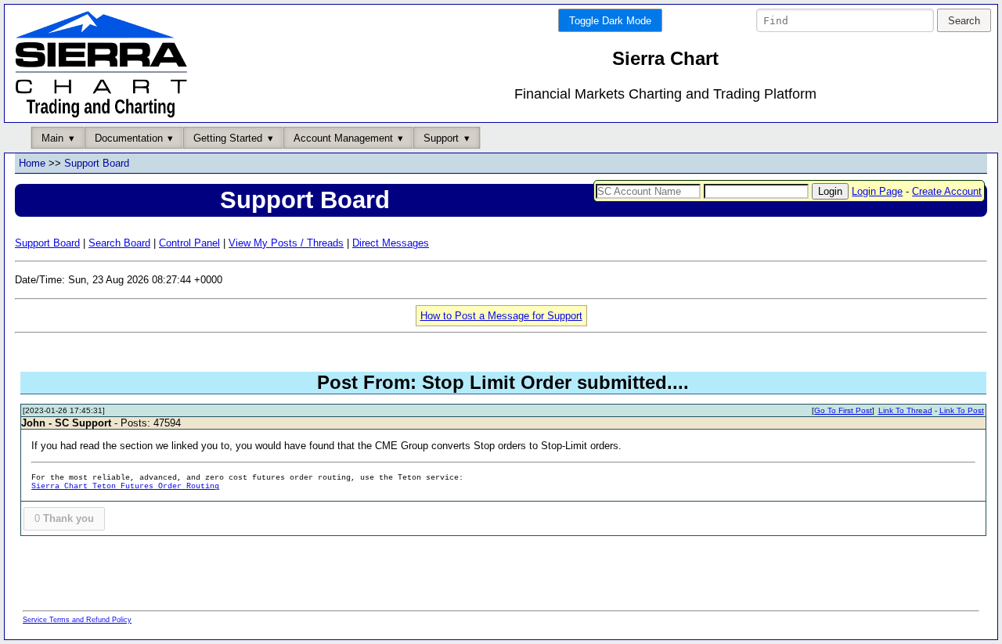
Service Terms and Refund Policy (77, 620)
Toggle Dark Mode (610, 21)
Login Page (877, 191)
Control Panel (189, 243)
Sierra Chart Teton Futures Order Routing (125, 486)
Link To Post (961, 410)
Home (32, 163)
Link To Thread (905, 410)
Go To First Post (843, 410)
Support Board (96, 163)
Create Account (947, 191)
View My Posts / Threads (286, 243)
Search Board (119, 243)
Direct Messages (390, 243)
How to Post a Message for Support (501, 316)
